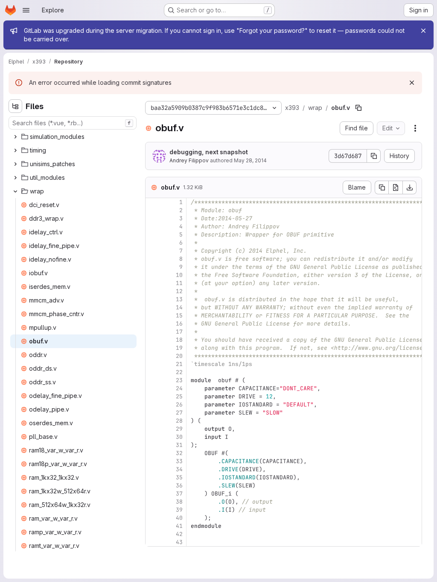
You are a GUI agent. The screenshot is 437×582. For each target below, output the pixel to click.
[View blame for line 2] (153, 210)
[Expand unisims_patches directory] (15, 164)
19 (179, 348)
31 (179, 445)
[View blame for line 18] (153, 340)
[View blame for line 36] (153, 485)
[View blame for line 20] (153, 356)
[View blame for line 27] (153, 413)
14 (179, 307)
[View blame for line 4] (153, 226)
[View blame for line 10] (153, 275)
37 (179, 493)
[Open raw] (395, 187)
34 (179, 469)
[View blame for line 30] (153, 437)
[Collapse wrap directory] (15, 191)
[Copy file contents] (381, 187)
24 (179, 388)
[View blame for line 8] (153, 259)
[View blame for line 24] (153, 388)
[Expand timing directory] (15, 150)
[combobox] (73, 123)
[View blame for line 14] (153, 307)
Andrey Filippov (189, 160)
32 (179, 453)
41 (179, 526)
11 (179, 283)
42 (179, 534)
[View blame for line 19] (153, 348)
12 (179, 291)
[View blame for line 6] (153, 243)
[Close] (423, 31)
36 (179, 485)
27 (179, 412)
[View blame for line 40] (153, 518)
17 (179, 331)
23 (179, 380)
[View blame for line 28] (153, 421)
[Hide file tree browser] (15, 106)
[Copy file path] (358, 108)
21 (179, 364)
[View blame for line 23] (153, 380)
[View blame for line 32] (153, 453)
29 (179, 428)
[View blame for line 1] (153, 202)
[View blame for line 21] (153, 364)
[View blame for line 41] (153, 526)
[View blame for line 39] (153, 510)
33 (179, 461)
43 (179, 542)
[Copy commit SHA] (374, 156)
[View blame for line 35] (153, 477)
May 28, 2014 (250, 160)
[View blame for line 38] (153, 502)
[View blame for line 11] (153, 283)
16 (179, 323)
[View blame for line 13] (153, 299)
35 (179, 477)
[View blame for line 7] (153, 251)
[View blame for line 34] (153, 469)
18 (179, 339)
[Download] (410, 187)
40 (179, 517)
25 (179, 396)
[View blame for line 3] (153, 218)
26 (179, 404)
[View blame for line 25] (153, 396)
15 (179, 315)
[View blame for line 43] (153, 542)
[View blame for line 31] (153, 445)
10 (179, 275)
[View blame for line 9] (153, 267)
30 (179, 437)
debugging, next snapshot (208, 152)
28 (179, 420)
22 (179, 372)
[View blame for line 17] (153, 332)
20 (179, 356)
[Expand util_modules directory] (15, 178)
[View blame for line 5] (153, 234)
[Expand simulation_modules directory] (15, 137)
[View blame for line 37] (153, 494)
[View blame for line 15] (153, 315)
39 (179, 509)
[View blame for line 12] (153, 291)
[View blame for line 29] (153, 429)
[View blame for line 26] (153, 404)
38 (179, 501)
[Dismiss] (412, 83)
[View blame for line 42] (153, 534)
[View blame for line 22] (153, 372)
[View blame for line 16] (153, 324)
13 (179, 299)
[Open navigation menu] (26, 10)
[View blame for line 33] (153, 461)
